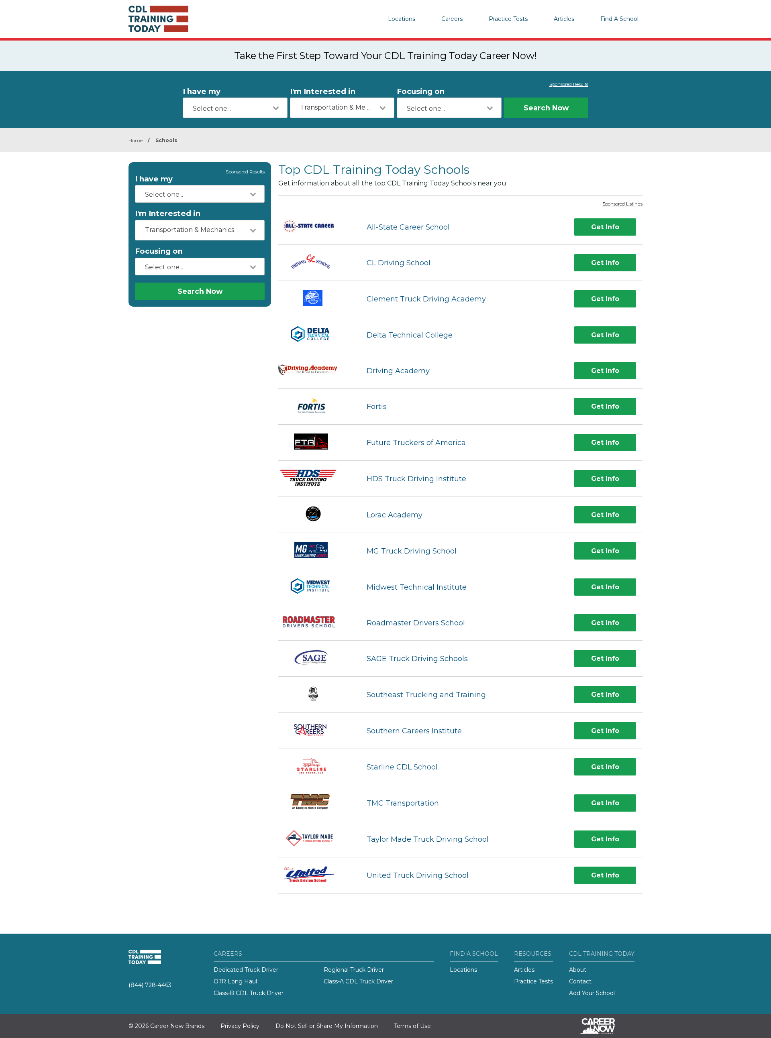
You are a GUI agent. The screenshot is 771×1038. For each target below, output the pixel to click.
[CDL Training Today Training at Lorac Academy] (315, 515)
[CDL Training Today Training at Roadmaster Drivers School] (315, 622)
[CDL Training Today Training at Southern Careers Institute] (315, 731)
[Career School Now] (603, 1026)
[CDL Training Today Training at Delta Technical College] (315, 335)
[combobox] (235, 108)
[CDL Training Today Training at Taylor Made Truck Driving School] (315, 839)
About (577, 969)
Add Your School (592, 993)
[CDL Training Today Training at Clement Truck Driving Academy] (315, 299)
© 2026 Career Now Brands (166, 1026)
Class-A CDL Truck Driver (358, 981)
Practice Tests (508, 18)
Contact (580, 981)
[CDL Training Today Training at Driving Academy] (315, 370)
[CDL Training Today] (168, 19)
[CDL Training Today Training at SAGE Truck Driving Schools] (315, 658)
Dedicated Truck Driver (246, 969)
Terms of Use (412, 1026)
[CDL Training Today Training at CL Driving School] (315, 263)
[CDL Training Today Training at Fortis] (315, 406)
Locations (401, 18)
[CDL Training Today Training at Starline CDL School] (315, 767)
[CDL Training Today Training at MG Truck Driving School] (315, 551)
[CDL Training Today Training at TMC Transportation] (315, 803)
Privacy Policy (239, 1026)
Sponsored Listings (622, 204)
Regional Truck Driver (354, 969)
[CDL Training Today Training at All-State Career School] (315, 227)
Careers (452, 18)
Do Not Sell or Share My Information (326, 1026)
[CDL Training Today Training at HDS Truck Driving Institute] (315, 479)
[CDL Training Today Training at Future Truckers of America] (315, 443)
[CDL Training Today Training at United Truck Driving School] (315, 875)
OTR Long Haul (235, 981)
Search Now (546, 108)
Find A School (619, 18)
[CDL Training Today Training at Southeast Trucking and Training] (315, 695)
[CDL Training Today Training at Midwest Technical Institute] (315, 587)
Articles (564, 18)
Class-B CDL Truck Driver (249, 993)
